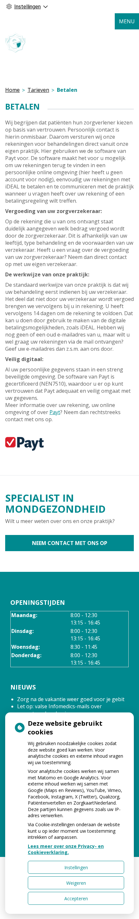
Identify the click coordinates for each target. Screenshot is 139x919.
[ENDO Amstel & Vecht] (15, 42)
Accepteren (76, 898)
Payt (54, 412)
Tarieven (38, 89)
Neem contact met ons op (69, 543)
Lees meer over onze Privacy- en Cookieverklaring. (66, 849)
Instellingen (76, 867)
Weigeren (76, 883)
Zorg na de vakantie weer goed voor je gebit (70, 699)
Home (12, 89)
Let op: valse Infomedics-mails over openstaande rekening (59, 710)
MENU (127, 21)
